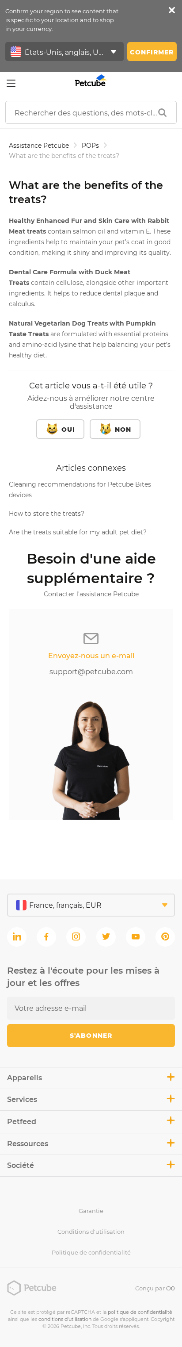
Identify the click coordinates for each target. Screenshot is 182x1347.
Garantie (91, 1210)
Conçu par (155, 1288)
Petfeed (21, 1121)
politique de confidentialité (140, 1312)
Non (123, 430)
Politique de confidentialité (91, 1252)
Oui (68, 430)
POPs (90, 146)
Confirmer (152, 52)
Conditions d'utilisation (91, 1231)
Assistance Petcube (39, 146)
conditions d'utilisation (64, 1319)
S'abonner (91, 1036)
